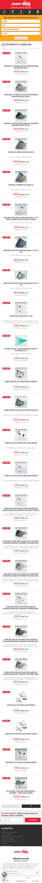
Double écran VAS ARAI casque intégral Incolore (21, 382)
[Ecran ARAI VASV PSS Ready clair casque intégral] (21, 435)
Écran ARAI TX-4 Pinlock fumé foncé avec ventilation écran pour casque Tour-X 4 (21, 124)
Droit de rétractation (7, 839)
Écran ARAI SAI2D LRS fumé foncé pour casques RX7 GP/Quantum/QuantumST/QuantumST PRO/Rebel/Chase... (21, 640)
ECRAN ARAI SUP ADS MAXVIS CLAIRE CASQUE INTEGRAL (21, 476)
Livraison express (6, 834)
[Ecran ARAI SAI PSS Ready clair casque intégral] (21, 754)
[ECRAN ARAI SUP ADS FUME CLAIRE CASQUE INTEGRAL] (21, 726)
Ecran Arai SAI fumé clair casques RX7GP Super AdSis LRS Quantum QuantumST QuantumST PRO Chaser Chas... (21, 575)
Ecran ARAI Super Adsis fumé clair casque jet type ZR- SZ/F (21, 284)
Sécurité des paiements (8, 832)
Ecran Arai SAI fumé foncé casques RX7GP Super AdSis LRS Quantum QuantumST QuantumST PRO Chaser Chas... (21, 542)
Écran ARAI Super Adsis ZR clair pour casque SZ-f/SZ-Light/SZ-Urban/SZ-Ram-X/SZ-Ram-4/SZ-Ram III (21, 219)
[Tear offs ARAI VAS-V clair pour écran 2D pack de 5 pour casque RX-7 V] (21, 341)
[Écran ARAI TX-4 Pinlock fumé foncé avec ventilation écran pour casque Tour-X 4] (21, 115)
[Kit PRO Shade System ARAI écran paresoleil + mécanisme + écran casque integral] (21, 783)
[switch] (4, 880)
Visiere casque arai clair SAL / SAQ (21, 316)
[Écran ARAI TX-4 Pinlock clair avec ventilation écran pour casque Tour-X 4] (21, 58)
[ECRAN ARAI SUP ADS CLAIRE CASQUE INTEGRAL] (21, 697)
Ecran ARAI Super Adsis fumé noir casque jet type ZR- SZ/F (21, 251)
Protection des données (8, 841)
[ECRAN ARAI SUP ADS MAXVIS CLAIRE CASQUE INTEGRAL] (21, 468)
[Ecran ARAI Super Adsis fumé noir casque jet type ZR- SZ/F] (21, 242)
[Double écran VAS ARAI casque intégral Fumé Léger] (21, 402)
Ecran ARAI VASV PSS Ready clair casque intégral (21, 443)
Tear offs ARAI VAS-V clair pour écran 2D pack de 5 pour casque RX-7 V (21, 350)
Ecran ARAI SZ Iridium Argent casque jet (21, 152)
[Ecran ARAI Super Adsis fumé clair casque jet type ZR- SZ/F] (21, 275)
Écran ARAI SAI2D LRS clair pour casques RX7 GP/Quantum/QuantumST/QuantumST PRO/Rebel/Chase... (21, 608)
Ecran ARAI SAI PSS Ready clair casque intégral (21, 762)
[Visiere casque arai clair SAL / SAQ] (21, 308)
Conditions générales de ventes (11, 836)
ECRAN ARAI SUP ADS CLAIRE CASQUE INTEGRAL (21, 705)
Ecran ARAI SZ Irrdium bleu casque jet (21, 185)
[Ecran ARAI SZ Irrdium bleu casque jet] (21, 177)
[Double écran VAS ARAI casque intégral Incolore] (21, 374)
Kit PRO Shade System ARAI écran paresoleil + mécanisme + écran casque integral (21, 792)
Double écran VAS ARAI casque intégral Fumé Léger (21, 410)
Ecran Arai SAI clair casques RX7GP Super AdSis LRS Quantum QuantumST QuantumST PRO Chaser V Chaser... (21, 509)
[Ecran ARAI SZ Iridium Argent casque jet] (21, 144)
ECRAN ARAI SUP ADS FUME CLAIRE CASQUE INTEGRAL (21, 734)
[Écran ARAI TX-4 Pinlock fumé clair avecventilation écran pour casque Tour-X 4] (21, 87)
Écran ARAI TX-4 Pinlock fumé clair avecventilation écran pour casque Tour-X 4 (21, 96)
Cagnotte (4, 843)
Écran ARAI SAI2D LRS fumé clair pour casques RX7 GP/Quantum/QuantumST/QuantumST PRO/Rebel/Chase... (21, 673)
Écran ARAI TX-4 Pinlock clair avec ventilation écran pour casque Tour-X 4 (21, 67)
